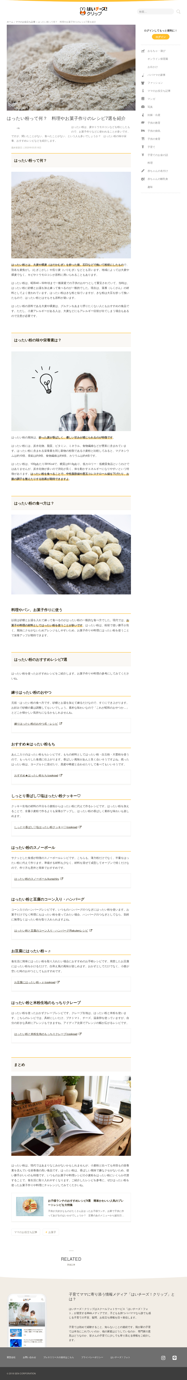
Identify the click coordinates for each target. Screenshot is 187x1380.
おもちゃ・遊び (156, 50)
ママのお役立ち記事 (25, 21)
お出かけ (153, 67)
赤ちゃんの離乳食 (158, 179)
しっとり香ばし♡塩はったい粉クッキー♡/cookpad (45, 827)
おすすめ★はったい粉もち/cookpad (36, 775)
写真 (150, 107)
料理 (150, 162)
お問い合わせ (29, 1357)
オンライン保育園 (158, 58)
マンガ (151, 99)
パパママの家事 (156, 75)
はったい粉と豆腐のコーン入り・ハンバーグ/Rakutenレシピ (51, 930)
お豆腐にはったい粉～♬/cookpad (34, 982)
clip (18, 127)
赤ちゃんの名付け (158, 170)
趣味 (150, 187)
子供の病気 (154, 130)
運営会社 (11, 1357)
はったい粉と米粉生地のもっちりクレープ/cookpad (45, 1034)
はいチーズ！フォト (120, 1357)
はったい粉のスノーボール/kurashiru (36, 879)
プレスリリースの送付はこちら (58, 1357)
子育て (151, 147)
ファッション (155, 82)
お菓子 (52, 1232)
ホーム (10, 21)
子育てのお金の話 (158, 155)
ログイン (161, 37)
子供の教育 (154, 122)
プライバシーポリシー (92, 1357)
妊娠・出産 (154, 115)
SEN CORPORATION (25, 1373)
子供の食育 (154, 139)
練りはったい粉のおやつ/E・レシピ (36, 723)
